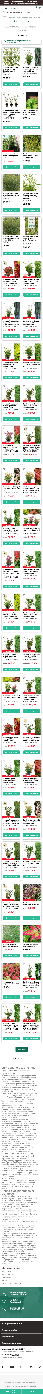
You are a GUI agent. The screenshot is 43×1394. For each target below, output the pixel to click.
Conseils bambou (8, 1277)
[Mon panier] (40, 8)
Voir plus (21, 1049)
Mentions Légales (31, 1386)
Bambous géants (8, 1271)
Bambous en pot (8, 1274)
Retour (5, 17)
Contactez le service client (12, 1351)
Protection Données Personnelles (15, 1386)
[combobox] (22, 12)
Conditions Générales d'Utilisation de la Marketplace (20, 1382)
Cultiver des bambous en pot (13, 1283)
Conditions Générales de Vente (21, 1379)
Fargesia (5, 1280)
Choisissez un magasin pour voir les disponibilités (19, 41)
